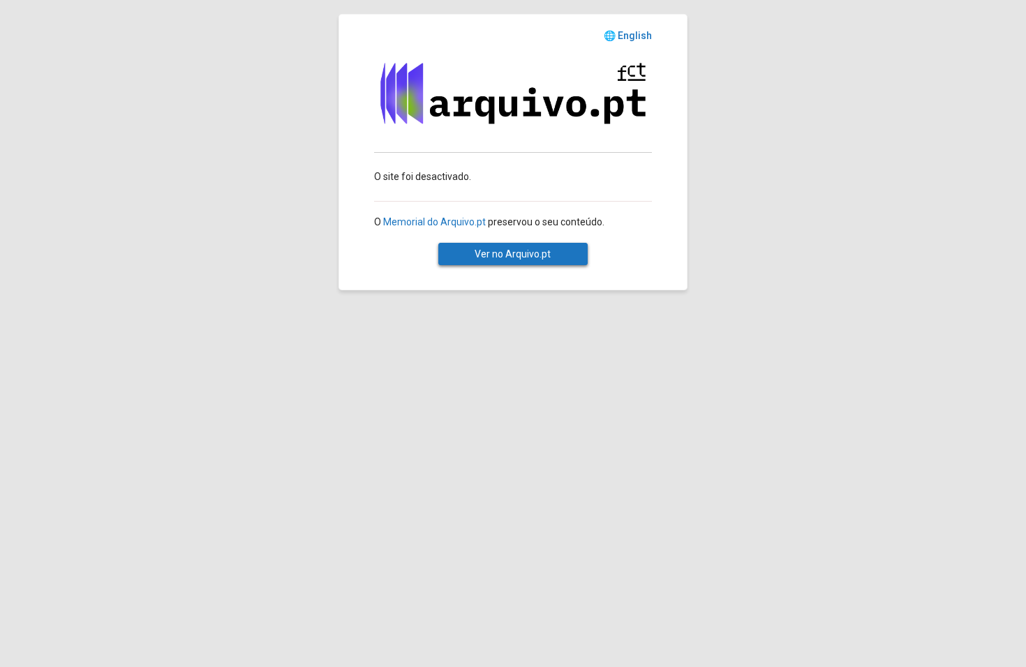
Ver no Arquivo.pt (513, 254)
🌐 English (628, 35)
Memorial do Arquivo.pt (434, 221)
